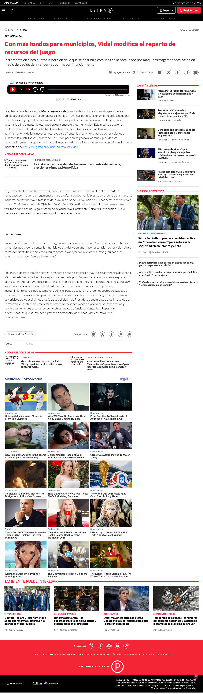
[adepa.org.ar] (37, 683)
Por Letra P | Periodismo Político (20, 72)
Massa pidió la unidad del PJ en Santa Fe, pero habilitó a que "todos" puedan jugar (168, 273)
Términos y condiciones (162, 688)
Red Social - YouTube (117, 645)
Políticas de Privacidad (185, 688)
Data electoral (98, 18)
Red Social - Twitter (91, 645)
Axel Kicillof (81, 2)
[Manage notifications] (196, 676)
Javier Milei (29, 2)
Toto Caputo (64, 2)
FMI (51, 2)
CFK (42, 2)
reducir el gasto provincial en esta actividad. (51, 147)
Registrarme (190, 10)
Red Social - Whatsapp (126, 645)
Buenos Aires (67, 654)
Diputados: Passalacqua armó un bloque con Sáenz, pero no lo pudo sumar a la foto (166, 264)
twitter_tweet (13, 234)
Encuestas (132, 18)
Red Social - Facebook (100, 645)
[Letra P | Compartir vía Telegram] (186, 72)
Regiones (36, 18)
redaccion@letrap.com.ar (184, 685)
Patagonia (149, 654)
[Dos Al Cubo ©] (15, 683)
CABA (80, 654)
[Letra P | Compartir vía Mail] (195, 72)
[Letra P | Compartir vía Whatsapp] (159, 72)
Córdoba (116, 654)
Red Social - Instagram (108, 645)
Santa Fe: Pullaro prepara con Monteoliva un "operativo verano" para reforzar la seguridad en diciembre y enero (166, 242)
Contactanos (80, 646)
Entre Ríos (103, 654)
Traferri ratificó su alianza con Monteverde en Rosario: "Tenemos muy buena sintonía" (169, 283)
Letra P (11, 29)
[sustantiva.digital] (51, 683)
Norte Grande (132, 654)
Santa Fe (90, 654)
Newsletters (163, 18)
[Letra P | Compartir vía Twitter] (168, 72)
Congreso (162, 654)
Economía (52, 654)
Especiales (64, 18)
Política (23, 29)
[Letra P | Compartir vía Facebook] (177, 72)
